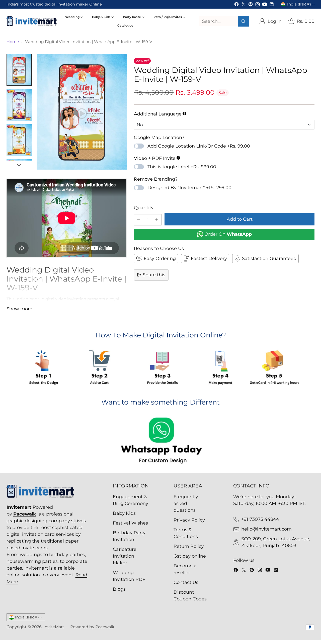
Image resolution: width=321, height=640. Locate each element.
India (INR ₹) (299, 4)
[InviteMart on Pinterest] (250, 5)
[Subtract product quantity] (138, 219)
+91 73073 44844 (260, 519)
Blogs (119, 589)
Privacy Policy (189, 520)
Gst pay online (190, 556)
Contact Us (186, 582)
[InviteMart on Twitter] (243, 5)
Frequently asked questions (186, 503)
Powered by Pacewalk (92, 626)
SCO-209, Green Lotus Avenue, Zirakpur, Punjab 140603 (275, 542)
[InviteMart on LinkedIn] (271, 5)
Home (13, 41)
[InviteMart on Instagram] (257, 5)
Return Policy (189, 546)
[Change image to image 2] (19, 105)
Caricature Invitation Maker (124, 556)
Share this (154, 274)
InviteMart (53, 626)
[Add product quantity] (156, 219)
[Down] (19, 165)
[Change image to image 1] (19, 70)
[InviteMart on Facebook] (236, 5)
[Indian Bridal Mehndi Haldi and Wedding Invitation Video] (82, 112)
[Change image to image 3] (19, 140)
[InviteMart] (32, 21)
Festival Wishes (130, 523)
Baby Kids (124, 513)
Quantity (143, 207)
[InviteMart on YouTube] (264, 5)
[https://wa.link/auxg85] (161, 441)
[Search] (243, 21)
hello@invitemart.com (266, 529)
